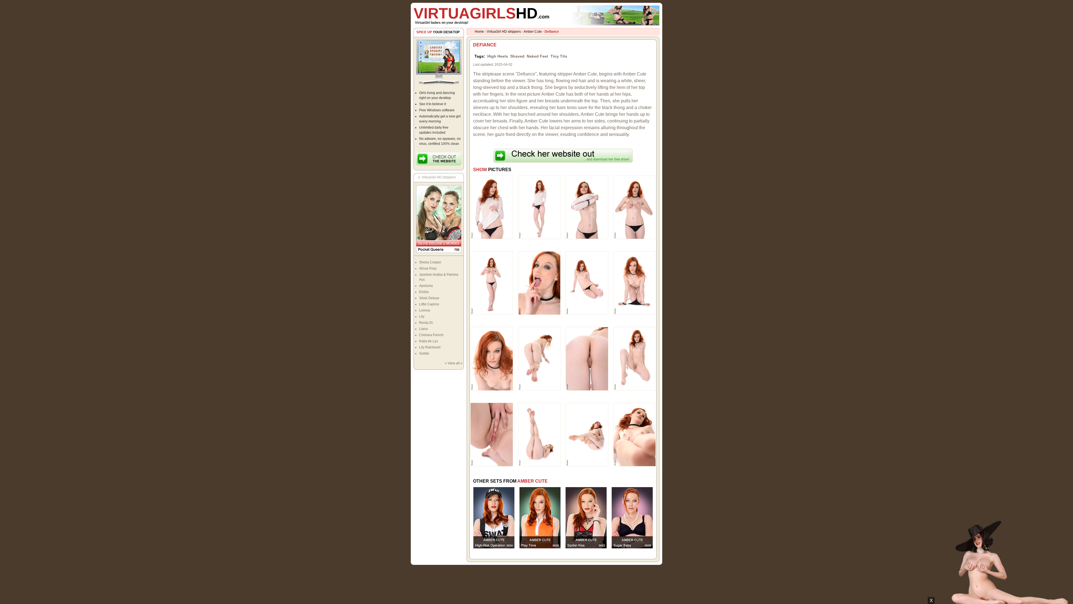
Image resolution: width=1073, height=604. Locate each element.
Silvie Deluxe (429, 298)
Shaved (517, 56)
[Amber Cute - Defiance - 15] (587, 434)
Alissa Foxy (427, 268)
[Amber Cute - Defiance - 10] (539, 358)
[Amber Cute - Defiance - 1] (491, 207)
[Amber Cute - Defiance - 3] (587, 207)
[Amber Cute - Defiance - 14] (539, 434)
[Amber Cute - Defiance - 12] (634, 358)
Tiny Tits (558, 56)
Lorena (424, 310)
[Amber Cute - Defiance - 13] (491, 434)
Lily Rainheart (429, 347)
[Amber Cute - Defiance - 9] (491, 358)
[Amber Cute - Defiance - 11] (587, 358)
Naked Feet (537, 56)
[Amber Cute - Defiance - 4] (634, 207)
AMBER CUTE (532, 481)
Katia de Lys (428, 341)
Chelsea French (431, 335)
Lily (421, 316)
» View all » (453, 363)
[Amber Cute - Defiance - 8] (634, 283)
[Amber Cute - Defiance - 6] (539, 283)
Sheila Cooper (430, 262)
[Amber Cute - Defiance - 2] (539, 207)
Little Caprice (429, 304)
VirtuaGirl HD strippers (504, 32)
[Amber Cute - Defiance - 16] (634, 434)
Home (479, 32)
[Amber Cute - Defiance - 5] (491, 283)
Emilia (424, 292)
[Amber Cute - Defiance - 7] (587, 283)
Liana (423, 329)
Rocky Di (426, 323)
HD (481, 13)
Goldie (424, 353)
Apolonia (426, 286)
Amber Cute (533, 32)
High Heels (497, 56)
